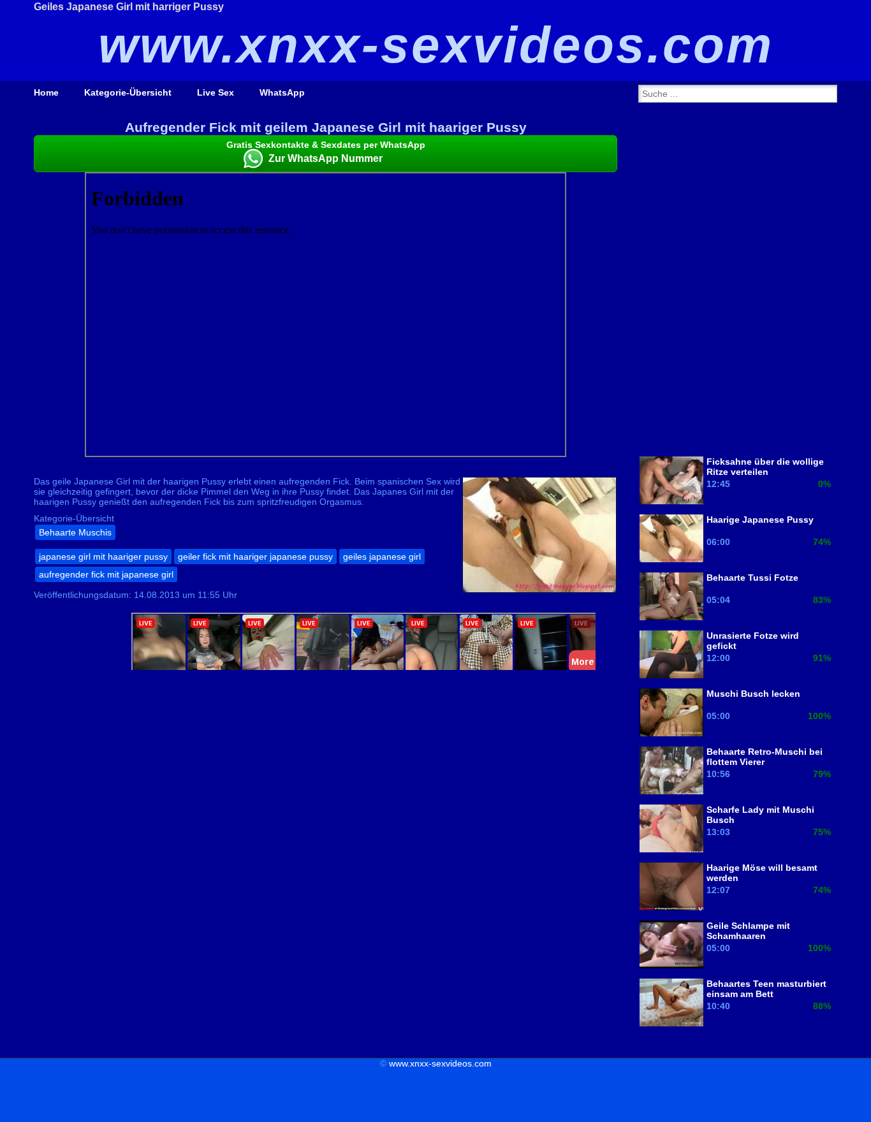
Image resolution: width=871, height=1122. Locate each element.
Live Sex (215, 92)
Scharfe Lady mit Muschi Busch (760, 815)
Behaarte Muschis (75, 532)
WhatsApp (282, 92)
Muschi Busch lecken (753, 693)
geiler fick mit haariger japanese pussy (255, 556)
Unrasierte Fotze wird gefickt (752, 640)
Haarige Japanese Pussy (760, 519)
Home (46, 92)
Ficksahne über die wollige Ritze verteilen (765, 466)
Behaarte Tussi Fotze (752, 577)
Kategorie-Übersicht (128, 92)
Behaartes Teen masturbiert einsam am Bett (766, 989)
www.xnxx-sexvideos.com (440, 1063)
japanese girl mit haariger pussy (103, 556)
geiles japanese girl (382, 556)
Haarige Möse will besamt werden (761, 873)
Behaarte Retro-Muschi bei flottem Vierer (764, 757)
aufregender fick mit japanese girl (106, 574)
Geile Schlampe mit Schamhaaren (748, 931)
